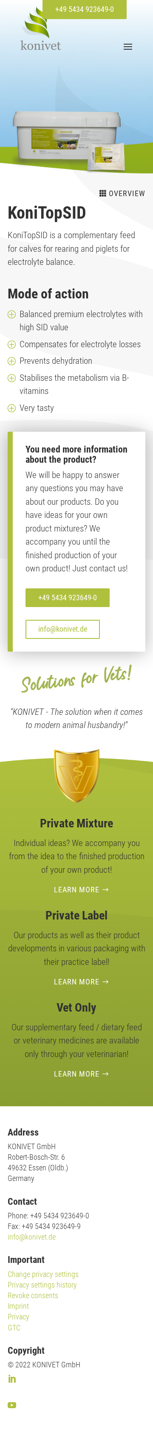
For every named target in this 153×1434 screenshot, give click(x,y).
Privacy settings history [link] (42, 1284)
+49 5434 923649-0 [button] (84, 9)
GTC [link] (14, 1327)
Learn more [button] (76, 889)
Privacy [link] (18, 1316)
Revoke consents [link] (33, 1295)
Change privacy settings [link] (43, 1274)
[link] (40, 28)
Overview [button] (127, 193)
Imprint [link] (18, 1306)
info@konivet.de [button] (62, 628)
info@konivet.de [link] (32, 1236)
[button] (127, 46)
